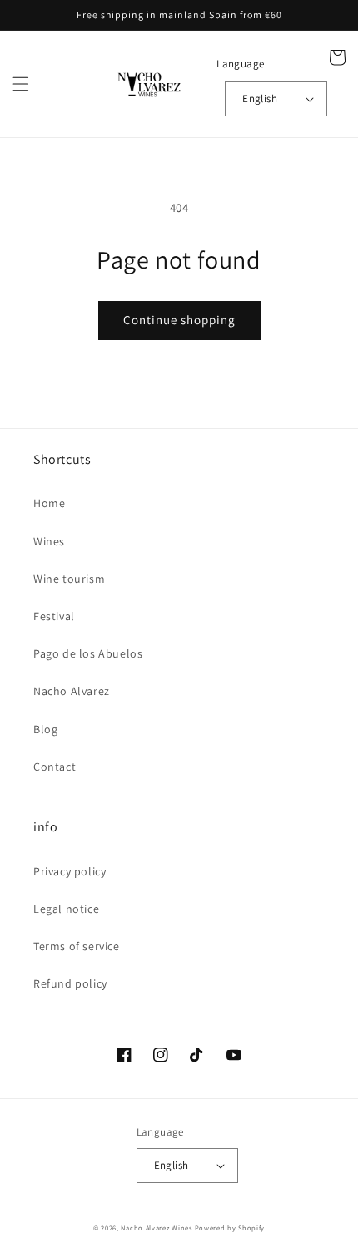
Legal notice (66, 908)
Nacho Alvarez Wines (156, 1227)
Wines (49, 541)
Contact (54, 766)
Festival (54, 616)
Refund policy (70, 983)
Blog (45, 729)
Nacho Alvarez (71, 690)
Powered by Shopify (230, 1227)
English (259, 98)
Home (49, 502)
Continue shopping (179, 320)
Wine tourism (69, 578)
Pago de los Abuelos (87, 653)
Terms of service (76, 946)
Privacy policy (69, 871)
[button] (20, 84)
